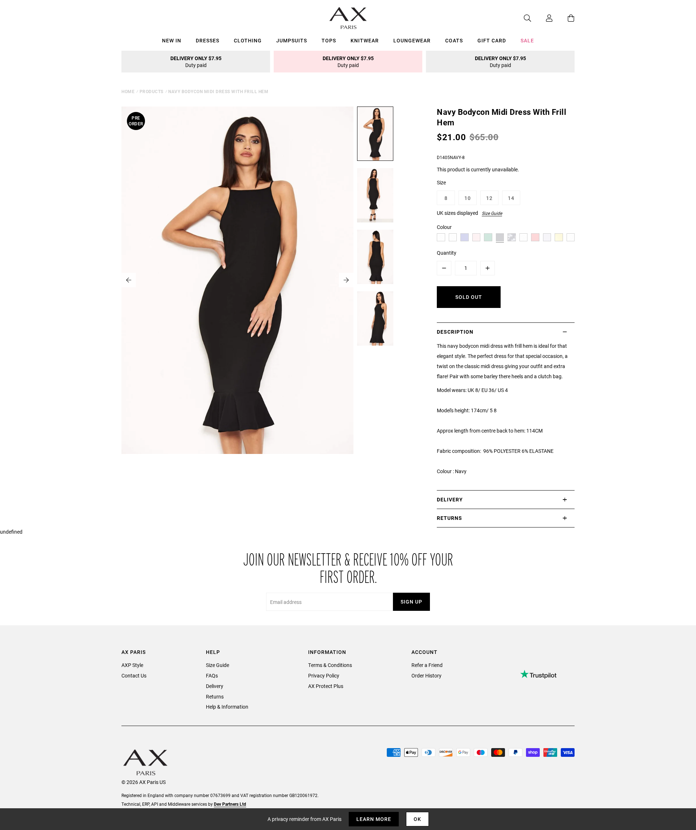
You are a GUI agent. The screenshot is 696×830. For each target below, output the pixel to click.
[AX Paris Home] (348, 18)
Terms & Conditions (330, 665)
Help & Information (227, 706)
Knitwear (365, 40)
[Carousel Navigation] (237, 280)
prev (128, 280)
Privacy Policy (323, 675)
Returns (215, 696)
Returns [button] (449, 517)
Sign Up (411, 601)
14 (511, 198)
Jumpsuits (291, 40)
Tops (329, 40)
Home (127, 91)
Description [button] (455, 331)
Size (441, 182)
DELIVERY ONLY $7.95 (195, 61)
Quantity (446, 252)
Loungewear (412, 40)
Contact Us (133, 675)
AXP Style (132, 665)
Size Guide (492, 213)
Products (151, 91)
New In (171, 40)
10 (467, 198)
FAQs (212, 675)
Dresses (207, 40)
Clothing (248, 40)
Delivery (214, 686)
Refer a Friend (427, 665)
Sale (527, 40)
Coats (454, 40)
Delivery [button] (450, 499)
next (346, 280)
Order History (426, 675)
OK (417, 819)
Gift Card (491, 40)
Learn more (373, 819)
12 (489, 198)
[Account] (542, 18)
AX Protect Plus (325, 686)
